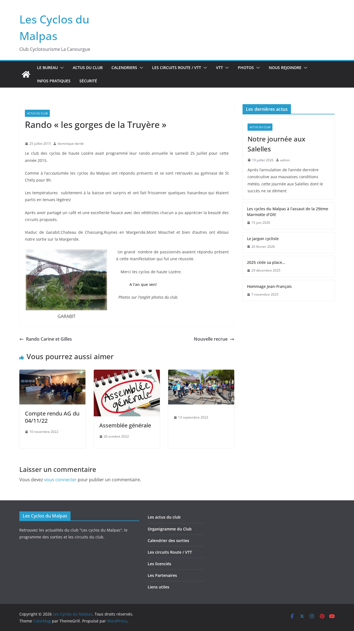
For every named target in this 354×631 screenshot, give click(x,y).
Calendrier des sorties (168, 540)
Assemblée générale (125, 425)
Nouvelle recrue (211, 339)
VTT (219, 67)
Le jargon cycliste (263, 238)
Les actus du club (164, 517)
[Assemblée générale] (127, 373)
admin (285, 160)
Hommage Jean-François (269, 286)
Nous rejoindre (285, 67)
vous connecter (60, 480)
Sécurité (88, 80)
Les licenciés (159, 563)
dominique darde (71, 143)
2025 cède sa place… (266, 262)
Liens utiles (158, 587)
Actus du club (88, 67)
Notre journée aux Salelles (276, 143)
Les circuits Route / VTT (176, 67)
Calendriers (124, 67)
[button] (61, 68)
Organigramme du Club (170, 529)
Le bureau (47, 67)
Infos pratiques (54, 80)
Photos (246, 67)
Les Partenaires (162, 575)
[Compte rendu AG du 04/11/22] (52, 373)
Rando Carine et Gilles (49, 339)
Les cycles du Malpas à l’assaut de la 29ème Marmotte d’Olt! (287, 211)
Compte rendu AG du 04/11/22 (52, 417)
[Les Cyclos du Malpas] (26, 74)
